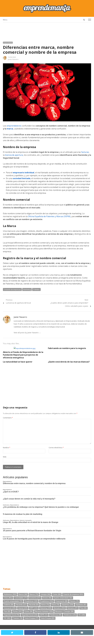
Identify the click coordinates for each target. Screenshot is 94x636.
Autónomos (10, 594)
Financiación (61, 601)
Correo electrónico (56, 447)
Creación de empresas (12, 289)
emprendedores (14, 125)
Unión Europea (31, 618)
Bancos (22, 594)
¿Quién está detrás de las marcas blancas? (69, 361)
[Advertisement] (47, 31)
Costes (57, 594)
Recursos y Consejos (64, 611)
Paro (83, 608)
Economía (35, 598)
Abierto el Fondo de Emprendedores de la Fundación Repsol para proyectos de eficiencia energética (23, 355)
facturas (85, 152)
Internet (23, 608)
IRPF (34, 608)
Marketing (27, 289)
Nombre (6, 447)
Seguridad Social (11, 615)
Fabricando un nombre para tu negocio (67, 348)
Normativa (59, 608)
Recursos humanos (44, 611)
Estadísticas (31, 601)
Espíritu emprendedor (63, 598)
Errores (47, 598)
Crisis (8, 598)
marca (10, 128)
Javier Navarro (13, 59)
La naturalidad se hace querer (17, 361)
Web (4, 457)
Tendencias (55, 615)
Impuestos (67, 605)
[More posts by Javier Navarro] (5, 59)
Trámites (36, 289)
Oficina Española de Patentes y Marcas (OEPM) (49, 216)
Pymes (17, 611)
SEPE (44, 615)
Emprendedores (7, 42)
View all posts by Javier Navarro (27, 332)
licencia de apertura (14, 155)
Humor (45, 605)
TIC (81, 615)
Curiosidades (20, 598)
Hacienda (21, 605)
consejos (45, 594)
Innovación (10, 608)
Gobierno (8, 605)
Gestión (74, 601)
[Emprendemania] (47, 8)
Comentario (8, 418)
